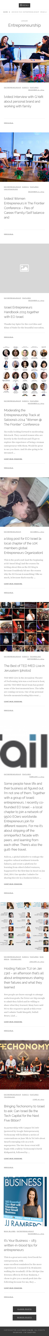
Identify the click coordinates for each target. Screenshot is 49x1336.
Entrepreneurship (12, 87)
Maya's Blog (27, 1330)
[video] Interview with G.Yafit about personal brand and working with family (23, 101)
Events (25, 87)
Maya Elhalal (8, 123)
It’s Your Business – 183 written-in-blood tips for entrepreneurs (20, 1245)
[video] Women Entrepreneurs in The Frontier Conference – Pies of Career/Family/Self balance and (24, 208)
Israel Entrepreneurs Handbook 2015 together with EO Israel (21, 312)
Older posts (24, 1309)
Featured (34, 87)
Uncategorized (11, 189)
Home (5, 12)
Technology (35, 656)
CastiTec (31, 1332)
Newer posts (24, 1317)
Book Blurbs (9, 1231)
